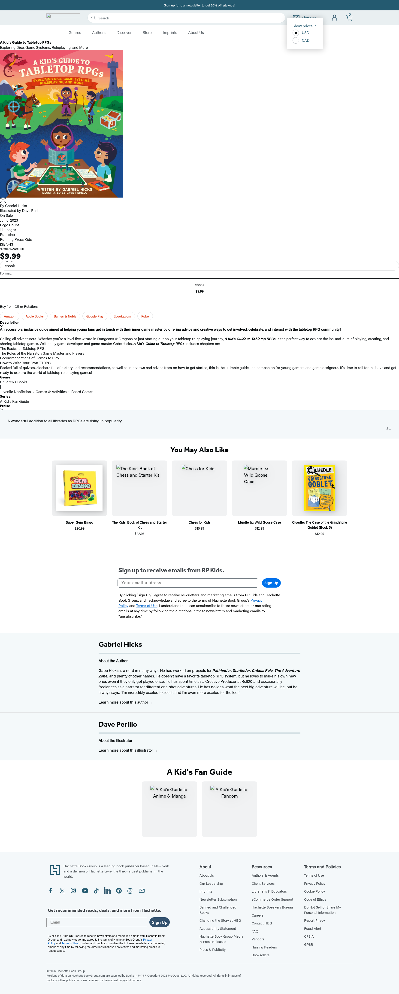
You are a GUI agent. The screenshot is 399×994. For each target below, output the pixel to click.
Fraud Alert (312, 928)
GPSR (308, 944)
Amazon (9, 316)
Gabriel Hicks (16, 205)
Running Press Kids (16, 239)
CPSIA (309, 936)
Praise (5, 406)
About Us (196, 32)
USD (305, 32)
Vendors (258, 938)
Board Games (82, 391)
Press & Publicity (213, 949)
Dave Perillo (118, 724)
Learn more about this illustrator (126, 750)
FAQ (255, 931)
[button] (199, 200)
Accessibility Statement (218, 928)
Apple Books (35, 316)
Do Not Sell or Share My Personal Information (322, 910)
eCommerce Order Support (272, 899)
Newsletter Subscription (218, 899)
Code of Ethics (315, 899)
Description (9, 322)
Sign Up (271, 583)
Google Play (94, 316)
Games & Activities (51, 391)
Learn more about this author (124, 702)
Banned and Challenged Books (218, 910)
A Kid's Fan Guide (14, 401)
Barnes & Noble (65, 316)
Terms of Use (314, 875)
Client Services (263, 883)
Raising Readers (264, 947)
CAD (306, 40)
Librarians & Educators (269, 891)
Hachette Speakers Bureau (272, 907)
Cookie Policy (314, 891)
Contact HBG (262, 923)
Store (147, 32)
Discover (124, 32)
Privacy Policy (314, 883)
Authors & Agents (265, 875)
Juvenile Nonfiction (15, 391)
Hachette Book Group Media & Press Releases (221, 939)
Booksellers (260, 954)
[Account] (335, 18)
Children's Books (13, 381)
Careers (257, 915)
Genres (75, 32)
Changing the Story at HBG (220, 920)
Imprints (170, 32)
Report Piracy (314, 920)
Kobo (145, 316)
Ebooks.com (122, 316)
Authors (99, 32)
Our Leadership (211, 883)
